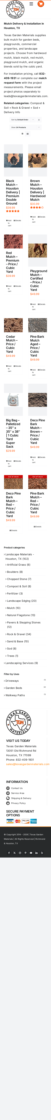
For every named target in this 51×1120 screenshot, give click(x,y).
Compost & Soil (17, 586)
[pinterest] (25, 853)
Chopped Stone (17, 579)
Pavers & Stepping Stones (24, 622)
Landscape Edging (18, 600)
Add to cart (9, 223)
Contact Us (17, 788)
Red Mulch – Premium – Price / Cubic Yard (12, 262)
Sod (35, 107)
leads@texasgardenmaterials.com (25, 96)
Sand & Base (15, 641)
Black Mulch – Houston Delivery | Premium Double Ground (13, 192)
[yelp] (42, 853)
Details (18, 220)
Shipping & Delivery (21, 798)
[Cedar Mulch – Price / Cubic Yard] (13, 325)
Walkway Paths (15, 695)
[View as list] (27, 133)
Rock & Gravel (21, 107)
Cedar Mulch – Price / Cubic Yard (11, 344)
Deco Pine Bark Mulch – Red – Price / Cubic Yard (13, 505)
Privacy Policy (18, 803)
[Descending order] (39, 119)
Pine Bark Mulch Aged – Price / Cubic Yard (37, 346)
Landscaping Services (19, 663)
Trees (11, 655)
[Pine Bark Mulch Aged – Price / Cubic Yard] (37, 325)
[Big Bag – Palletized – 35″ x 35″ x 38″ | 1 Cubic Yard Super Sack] (13, 400)
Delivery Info (12, 112)
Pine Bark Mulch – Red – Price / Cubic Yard (37, 503)
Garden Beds (13, 688)
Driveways (12, 680)
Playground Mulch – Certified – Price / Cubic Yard (38, 280)
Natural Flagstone (18, 615)
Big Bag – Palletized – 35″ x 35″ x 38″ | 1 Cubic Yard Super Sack (13, 433)
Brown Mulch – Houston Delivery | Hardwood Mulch (38, 190)
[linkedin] (36, 853)
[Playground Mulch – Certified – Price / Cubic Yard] (37, 251)
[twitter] (14, 853)
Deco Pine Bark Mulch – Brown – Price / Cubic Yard (37, 431)
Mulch (11, 608)
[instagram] (20, 853)
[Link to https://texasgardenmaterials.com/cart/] (41, 4)
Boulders (12, 571)
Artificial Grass (16, 564)
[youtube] (31, 853)
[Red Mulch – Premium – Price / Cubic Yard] (13, 241)
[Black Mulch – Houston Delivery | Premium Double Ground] (13, 160)
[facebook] (9, 853)
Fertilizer (12, 593)
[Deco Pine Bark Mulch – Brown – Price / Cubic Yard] (37, 400)
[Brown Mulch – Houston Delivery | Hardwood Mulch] (37, 160)
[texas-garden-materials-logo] (15, 1)
